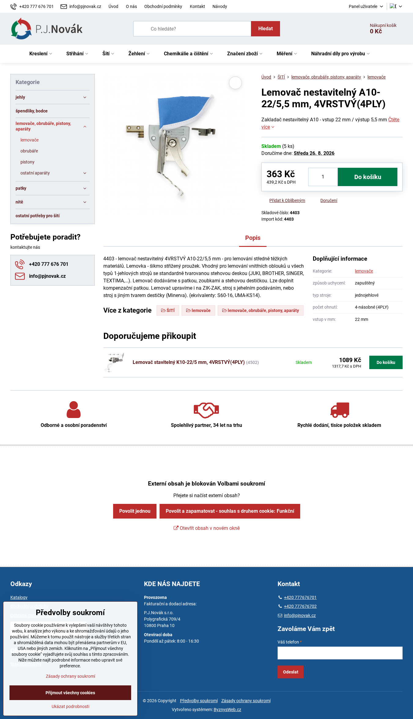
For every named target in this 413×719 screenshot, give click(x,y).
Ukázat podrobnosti (70, 706)
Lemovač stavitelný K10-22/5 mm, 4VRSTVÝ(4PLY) (189, 362)
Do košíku (367, 177)
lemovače (364, 271)
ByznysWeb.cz (227, 709)
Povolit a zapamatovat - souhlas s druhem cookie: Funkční (230, 511)
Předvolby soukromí (199, 700)
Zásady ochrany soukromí (246, 700)
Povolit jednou (134, 511)
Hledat (265, 28)
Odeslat (290, 671)
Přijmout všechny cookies (70, 692)
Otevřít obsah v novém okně (209, 528)
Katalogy (19, 597)
